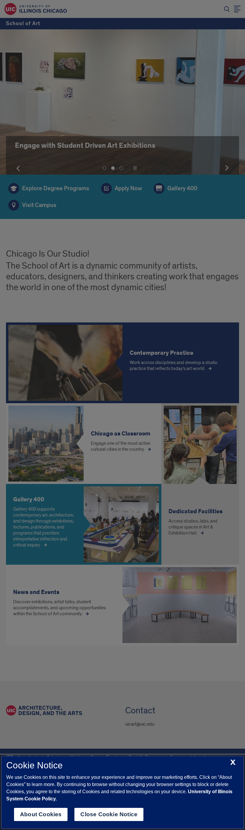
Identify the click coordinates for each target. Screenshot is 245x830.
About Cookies (41, 814)
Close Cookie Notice (108, 814)
